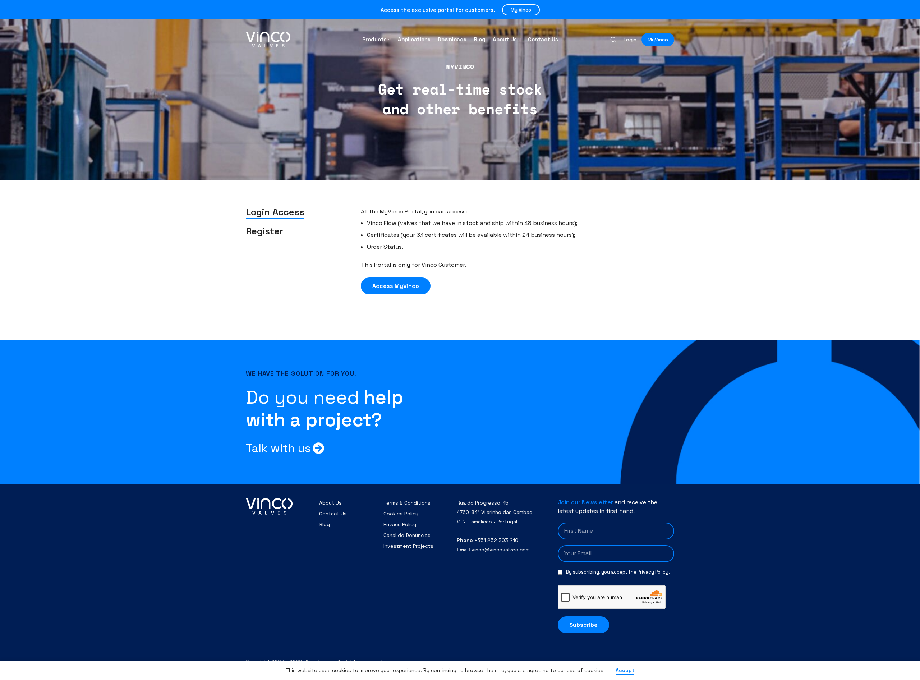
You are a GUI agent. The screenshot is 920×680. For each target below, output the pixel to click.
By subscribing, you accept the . (618, 572)
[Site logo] (268, 39)
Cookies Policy (400, 513)
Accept (625, 670)
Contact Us (333, 513)
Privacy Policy (399, 524)
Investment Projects (408, 546)
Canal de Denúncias (407, 535)
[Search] (613, 39)
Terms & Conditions (407, 503)
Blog (324, 524)
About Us (330, 503)
